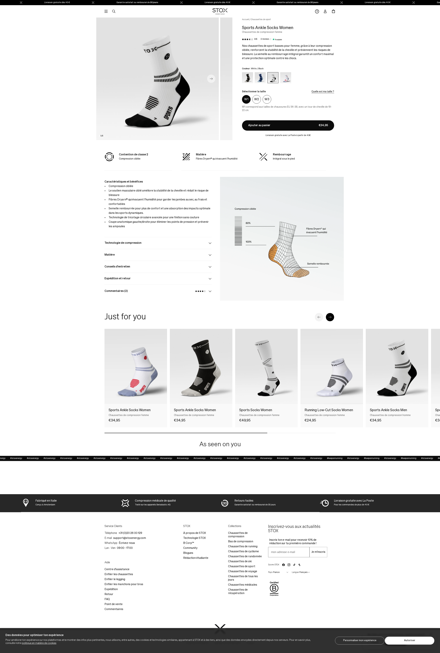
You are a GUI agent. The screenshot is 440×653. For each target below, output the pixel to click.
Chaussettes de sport (261, 20)
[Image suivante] (211, 78)
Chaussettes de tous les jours (243, 578)
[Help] (317, 11)
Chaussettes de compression (238, 535)
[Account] (325, 11)
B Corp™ (188, 543)
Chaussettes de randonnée (245, 556)
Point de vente (113, 604)
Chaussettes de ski (240, 561)
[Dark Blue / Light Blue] (260, 77)
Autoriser (409, 640)
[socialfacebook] (283, 564)
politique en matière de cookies (39, 643)
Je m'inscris (318, 552)
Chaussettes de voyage (242, 571)
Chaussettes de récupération (238, 592)
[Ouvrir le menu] (106, 11)
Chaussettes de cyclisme (243, 551)
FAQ (107, 599)
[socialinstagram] (289, 564)
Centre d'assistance (116, 569)
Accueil (245, 20)
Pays (270, 572)
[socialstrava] (299, 564)
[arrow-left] (319, 317)
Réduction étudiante (195, 558)
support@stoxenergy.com (129, 538)
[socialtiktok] (294, 565)
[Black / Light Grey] (247, 77)
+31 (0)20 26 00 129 (130, 533)
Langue (295, 572)
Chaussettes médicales (242, 585)
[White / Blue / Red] (285, 77)
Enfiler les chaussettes (118, 574)
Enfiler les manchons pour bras (123, 584)
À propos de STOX (194, 533)
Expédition (111, 589)
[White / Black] (272, 77)
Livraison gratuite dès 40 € (48, 3)
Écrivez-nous (127, 543)
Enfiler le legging (114, 579)
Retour (108, 594)
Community (190, 548)
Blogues (188, 553)
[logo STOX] (220, 11)
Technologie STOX (194, 538)
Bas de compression (240, 541)
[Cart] (333, 11)
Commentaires (113, 609)
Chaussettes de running (242, 546)
